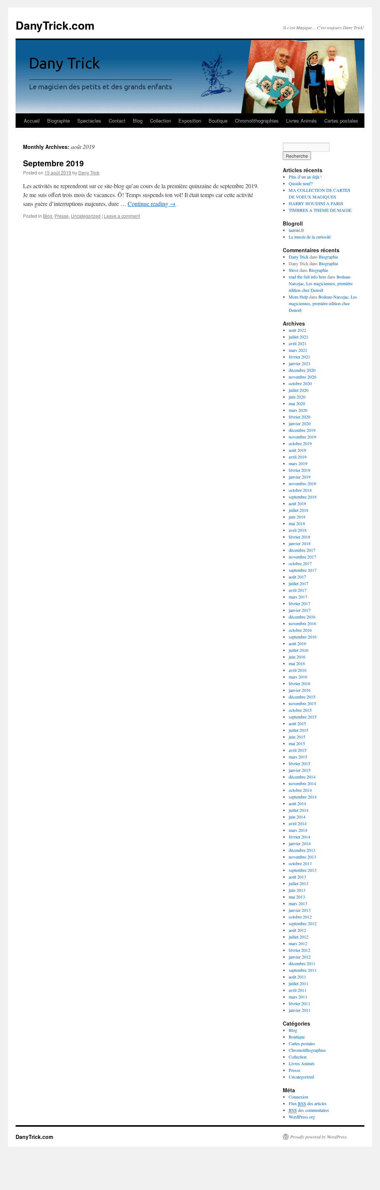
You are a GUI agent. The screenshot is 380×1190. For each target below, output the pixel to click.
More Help (298, 297)
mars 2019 (298, 463)
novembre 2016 (302, 623)
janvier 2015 (300, 770)
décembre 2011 (302, 963)
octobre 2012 (300, 917)
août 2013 (297, 877)
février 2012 (299, 950)
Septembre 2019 (53, 163)
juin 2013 (297, 890)
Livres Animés (301, 120)
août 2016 (297, 643)
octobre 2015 (300, 710)
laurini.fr (296, 230)
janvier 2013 (300, 910)
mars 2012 (298, 943)
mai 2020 (297, 403)
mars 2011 (298, 997)
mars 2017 (298, 597)
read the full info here (307, 277)
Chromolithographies (257, 120)
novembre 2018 (302, 483)
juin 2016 (297, 657)
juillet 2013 (298, 883)
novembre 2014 (302, 783)
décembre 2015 (302, 697)
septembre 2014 (303, 797)
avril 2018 (298, 530)
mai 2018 (297, 523)
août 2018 (297, 503)
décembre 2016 (302, 617)
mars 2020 (298, 410)
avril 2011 (298, 990)
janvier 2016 (300, 690)
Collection (160, 120)
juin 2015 (297, 737)
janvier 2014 (300, 843)
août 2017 (297, 577)
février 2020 (299, 417)
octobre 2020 (300, 383)
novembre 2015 (302, 703)
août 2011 (297, 977)
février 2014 (299, 837)
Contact (117, 120)
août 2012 (297, 930)
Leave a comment (122, 216)
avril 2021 (298, 343)
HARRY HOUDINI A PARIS (316, 203)
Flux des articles (308, 1103)
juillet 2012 (298, 937)
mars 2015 (298, 757)
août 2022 (297, 330)
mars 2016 (298, 677)
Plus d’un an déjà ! (305, 177)
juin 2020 (297, 397)
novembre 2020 (302, 377)
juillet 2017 (298, 583)
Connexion (298, 1097)
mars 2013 (298, 903)
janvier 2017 (300, 610)
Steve (293, 270)
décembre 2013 (302, 850)
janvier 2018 (300, 543)
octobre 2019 (300, 443)
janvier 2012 (300, 957)
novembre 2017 (302, 557)
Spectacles (89, 120)
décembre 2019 (302, 430)
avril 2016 (298, 670)
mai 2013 (297, 897)
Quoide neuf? (300, 183)
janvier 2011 (300, 1010)
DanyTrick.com (55, 25)
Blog (137, 120)
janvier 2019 (300, 477)
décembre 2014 (302, 777)
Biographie (58, 120)
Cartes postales (341, 120)
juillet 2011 (298, 983)
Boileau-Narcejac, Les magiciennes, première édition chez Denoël (321, 283)
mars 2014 (298, 830)
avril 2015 (298, 750)
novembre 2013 (302, 857)
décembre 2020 (302, 370)
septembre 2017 (303, 570)
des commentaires (309, 1110)
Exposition (189, 120)
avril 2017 (298, 590)
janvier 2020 (300, 423)
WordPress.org (302, 1117)
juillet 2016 (298, 650)
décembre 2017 (302, 550)
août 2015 (297, 723)
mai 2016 (297, 663)
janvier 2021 (300, 363)
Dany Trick (88, 172)
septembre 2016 (303, 637)
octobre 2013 (300, 863)
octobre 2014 (300, 790)
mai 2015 (297, 743)
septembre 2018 (303, 497)
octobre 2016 (300, 630)
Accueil (32, 120)
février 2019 (299, 470)
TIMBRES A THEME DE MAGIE (320, 210)
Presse (62, 216)
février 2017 (299, 603)
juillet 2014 (298, 810)
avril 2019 (298, 457)
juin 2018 (297, 517)
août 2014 (297, 803)
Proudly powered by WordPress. (319, 1137)
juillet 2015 (298, 730)
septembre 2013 (303, 870)
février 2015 (299, 763)
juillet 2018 (298, 510)
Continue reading (152, 203)
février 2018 (299, 537)
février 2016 (299, 683)
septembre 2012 (303, 923)
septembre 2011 (303, 970)
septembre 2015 (303, 717)
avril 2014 (298, 823)
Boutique (218, 120)
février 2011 (299, 1003)
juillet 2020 (298, 390)
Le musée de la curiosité (310, 237)
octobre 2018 (300, 490)
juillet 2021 (298, 337)
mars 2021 (298, 350)
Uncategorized (86, 216)
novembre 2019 (302, 437)
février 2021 (299, 357)
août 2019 (297, 450)
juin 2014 (297, 817)
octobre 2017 (300, 563)
